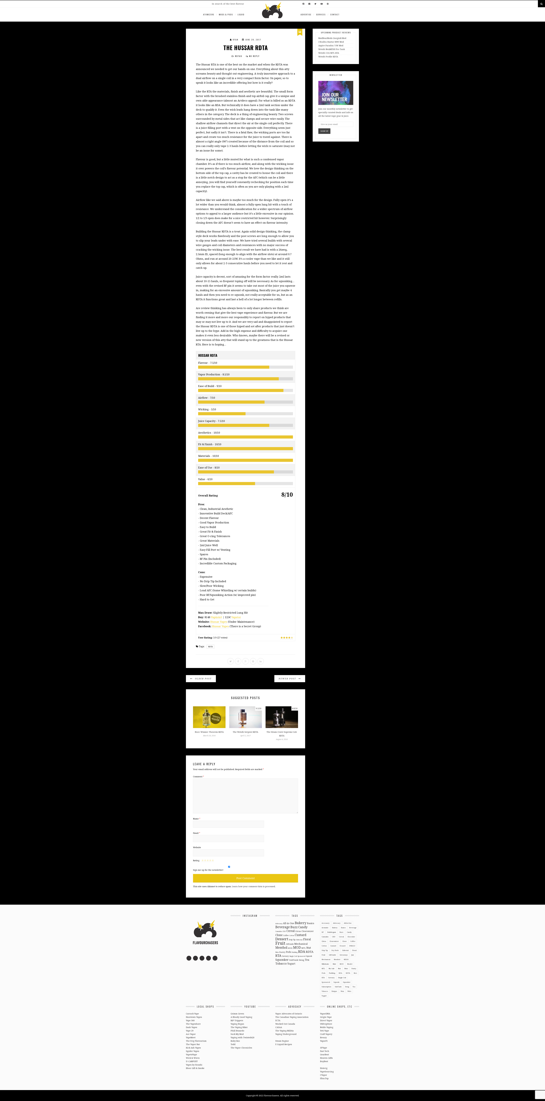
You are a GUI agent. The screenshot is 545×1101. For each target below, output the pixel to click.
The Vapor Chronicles (241, 1047)
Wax (342, 991)
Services (321, 14)
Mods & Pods (226, 14)
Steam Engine (282, 1041)
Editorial (299, 940)
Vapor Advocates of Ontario (288, 1013)
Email (196, 833)
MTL (303, 948)
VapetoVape (191, 1054)
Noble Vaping (326, 1027)
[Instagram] (303, 4)
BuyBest (324, 1061)
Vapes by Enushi (194, 1064)
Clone (279, 935)
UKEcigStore (326, 1023)
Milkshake (325, 964)
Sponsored (301, 956)
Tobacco (281, 963)
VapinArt (216, 617)
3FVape (323, 1047)
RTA (278, 955)
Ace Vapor (191, 1034)
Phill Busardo (237, 1030)
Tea (307, 959)
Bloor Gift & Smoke (195, 1068)
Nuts (277, 952)
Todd (233, 1044)
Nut (308, 948)
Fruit (280, 943)
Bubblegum (331, 932)
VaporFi (324, 1041)
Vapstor (236, 617)
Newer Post (288, 678)
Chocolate (351, 937)
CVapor (323, 1075)
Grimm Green (237, 1013)
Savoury (285, 956)
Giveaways (344, 955)
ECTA (277, 1020)
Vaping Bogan (237, 1023)
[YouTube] (321, 4)
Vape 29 (189, 1030)
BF (323, 932)
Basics (310, 923)
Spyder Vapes (192, 1051)
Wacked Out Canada (285, 1023)
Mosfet (349, 964)
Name (196, 818)
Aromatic (325, 928)
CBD (284, 931)
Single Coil (293, 956)
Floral (307, 939)
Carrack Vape (192, 1013)
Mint (334, 964)
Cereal (290, 931)
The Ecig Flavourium (196, 1041)
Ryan (235, 39)
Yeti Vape (324, 1030)
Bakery (300, 922)
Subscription (326, 987)
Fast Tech (324, 1051)
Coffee (286, 935)
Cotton (291, 935)
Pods (288, 951)
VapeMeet (190, 1037)
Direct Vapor (326, 1020)
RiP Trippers (237, 1020)
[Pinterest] (327, 4)
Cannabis (278, 931)
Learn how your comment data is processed (253, 886)
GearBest (324, 1054)
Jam (352, 955)
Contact (334, 14)
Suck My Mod (237, 1034)
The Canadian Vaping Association (292, 1017)
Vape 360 (190, 1020)
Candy (303, 927)
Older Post (203, 678)
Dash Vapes (191, 1027)
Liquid (241, 14)
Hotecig (323, 1068)
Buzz (294, 927)
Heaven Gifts (326, 1058)
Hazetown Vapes (194, 1017)
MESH (290, 948)
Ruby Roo (235, 1041)
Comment (198, 776)
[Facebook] (309, 4)
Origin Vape (326, 1017)
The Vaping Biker (239, 1027)
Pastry (282, 952)
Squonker (282, 960)
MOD (297, 947)
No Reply (254, 56)
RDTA (210, 646)
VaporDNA (325, 1013)
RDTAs (238, 56)
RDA (301, 951)
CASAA (278, 1027)
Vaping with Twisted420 (242, 1037)
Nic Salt (331, 968)
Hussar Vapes (218, 621)
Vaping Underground (285, 1034)
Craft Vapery (326, 1034)
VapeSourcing (327, 1071)
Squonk (309, 956)
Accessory (325, 923)
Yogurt (291, 963)
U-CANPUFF (192, 1061)
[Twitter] (315, 4)
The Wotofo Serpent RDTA (245, 732)
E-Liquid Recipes (283, 1044)
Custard (300, 935)
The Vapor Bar (193, 1044)
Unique (334, 991)
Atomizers (208, 14)
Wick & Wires (193, 1058)
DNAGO (352, 946)
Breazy (323, 1037)
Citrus (298, 931)
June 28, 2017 (253, 39)
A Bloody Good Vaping (241, 1017)
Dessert (281, 938)
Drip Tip (292, 939)
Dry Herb (335, 950)
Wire (349, 991)
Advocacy (278, 924)
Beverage (282, 927)
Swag (301, 959)
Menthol (281, 947)
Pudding (294, 952)
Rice (355, 973)
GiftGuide (290, 944)
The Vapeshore (193, 1023)
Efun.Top (324, 1078)
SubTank (293, 960)
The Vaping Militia (284, 1030)
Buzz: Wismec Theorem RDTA (209, 732)
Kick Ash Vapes (193, 1047)
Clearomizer (307, 931)
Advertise (306, 14)
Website (197, 847)
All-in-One (288, 923)
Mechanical (301, 943)
